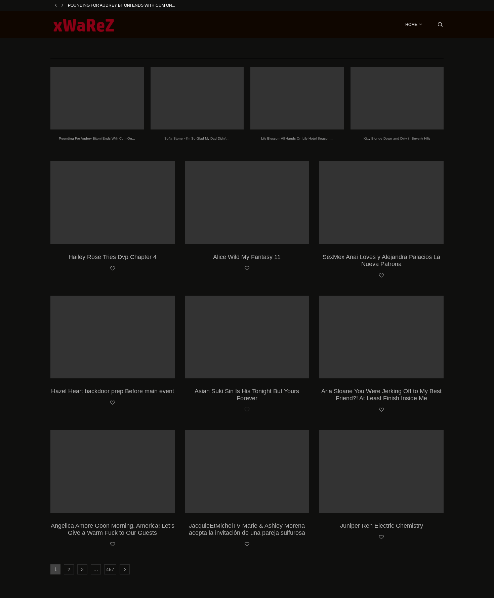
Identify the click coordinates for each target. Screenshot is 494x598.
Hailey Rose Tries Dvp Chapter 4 (113, 257)
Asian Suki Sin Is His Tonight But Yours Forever (247, 395)
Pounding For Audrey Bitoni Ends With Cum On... (121, 5)
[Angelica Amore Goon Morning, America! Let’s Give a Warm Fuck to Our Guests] (112, 471)
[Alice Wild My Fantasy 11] (247, 202)
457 (110, 569)
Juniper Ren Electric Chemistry (381, 525)
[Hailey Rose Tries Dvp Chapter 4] (112, 202)
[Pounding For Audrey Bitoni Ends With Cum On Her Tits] (97, 98)
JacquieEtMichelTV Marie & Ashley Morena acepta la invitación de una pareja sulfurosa (247, 529)
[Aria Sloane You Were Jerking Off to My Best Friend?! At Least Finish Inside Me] (381, 337)
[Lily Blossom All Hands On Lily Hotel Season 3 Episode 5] (297, 98)
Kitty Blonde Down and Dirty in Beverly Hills (397, 138)
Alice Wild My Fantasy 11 (247, 257)
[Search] (440, 24)
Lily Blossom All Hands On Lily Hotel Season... (297, 138)
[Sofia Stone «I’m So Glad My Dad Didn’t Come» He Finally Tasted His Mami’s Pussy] (197, 98)
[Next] (62, 5)
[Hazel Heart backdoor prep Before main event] (112, 337)
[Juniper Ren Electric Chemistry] (381, 471)
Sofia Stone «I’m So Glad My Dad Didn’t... (197, 138)
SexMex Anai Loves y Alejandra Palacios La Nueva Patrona (381, 260)
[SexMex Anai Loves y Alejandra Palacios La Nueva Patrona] (381, 202)
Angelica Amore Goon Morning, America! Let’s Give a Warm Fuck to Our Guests (112, 529)
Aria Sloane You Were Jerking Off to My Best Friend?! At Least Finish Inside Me (381, 395)
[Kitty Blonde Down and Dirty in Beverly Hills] (397, 98)
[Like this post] (112, 268)
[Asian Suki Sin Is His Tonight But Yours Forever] (247, 337)
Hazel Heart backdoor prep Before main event (112, 391)
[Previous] (55, 5)
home (411, 24)
